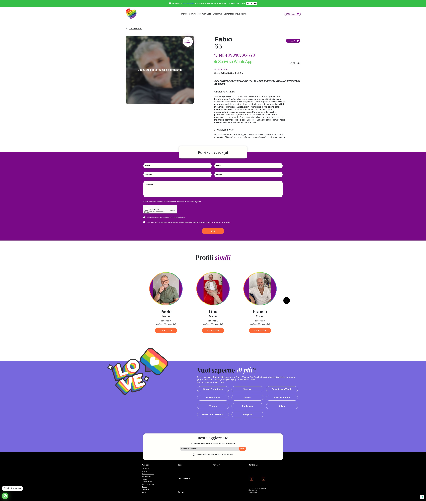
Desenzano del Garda (213, 414)
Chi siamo (217, 14)
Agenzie (145, 465)
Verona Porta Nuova (213, 389)
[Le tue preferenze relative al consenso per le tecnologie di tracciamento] (422, 497)
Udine (282, 406)
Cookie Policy (252, 492)
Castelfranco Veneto (282, 389)
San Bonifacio (213, 398)
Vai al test (252, 3)
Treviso (213, 406)
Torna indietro (135, 29)
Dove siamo (240, 14)
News (180, 465)
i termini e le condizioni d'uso (176, 217)
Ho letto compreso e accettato (215, 454)
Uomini (192, 14)
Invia (213, 231)
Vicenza (247, 389)
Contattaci (229, 14)
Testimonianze (204, 14)
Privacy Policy (252, 490)
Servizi (180, 492)
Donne (184, 14)
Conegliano (247, 414)
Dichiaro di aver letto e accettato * (166, 217)
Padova (247, 398)
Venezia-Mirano (282, 398)
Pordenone (247, 406)
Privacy (216, 465)
